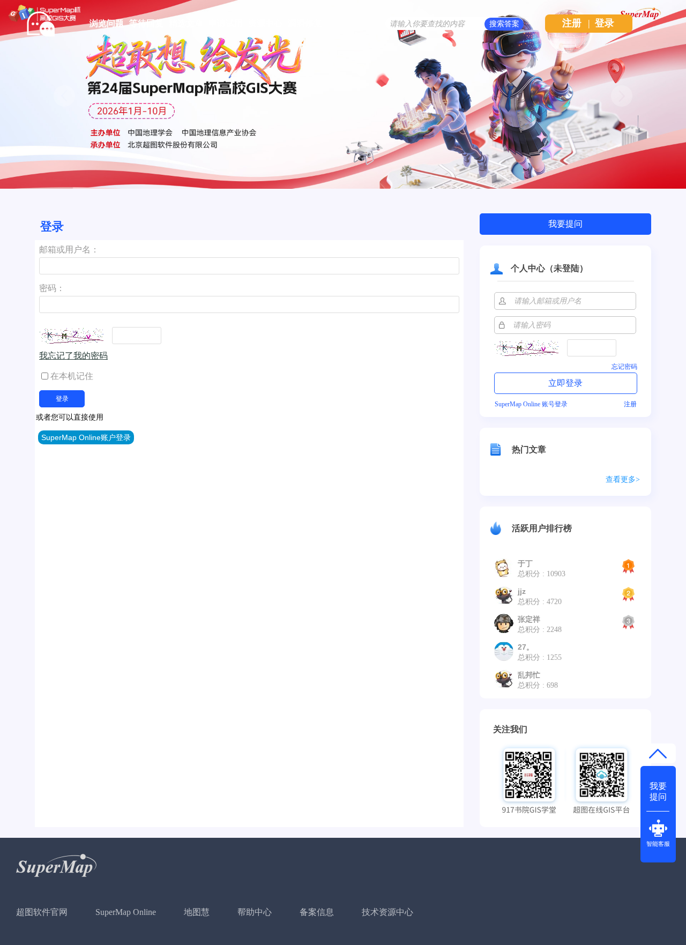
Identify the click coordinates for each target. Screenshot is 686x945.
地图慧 (197, 912)
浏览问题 (107, 23)
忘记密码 (624, 366)
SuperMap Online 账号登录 (531, 404)
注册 (571, 23)
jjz (522, 591)
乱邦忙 (529, 675)
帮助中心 (254, 912)
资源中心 (265, 23)
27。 (526, 647)
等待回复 (146, 23)
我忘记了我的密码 (73, 355)
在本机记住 (71, 376)
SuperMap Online (125, 912)
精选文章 (186, 23)
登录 (604, 23)
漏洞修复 (305, 23)
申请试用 (225, 23)
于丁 (525, 563)
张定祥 (529, 619)
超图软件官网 (42, 912)
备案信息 (317, 912)
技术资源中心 (387, 912)
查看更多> (623, 479)
